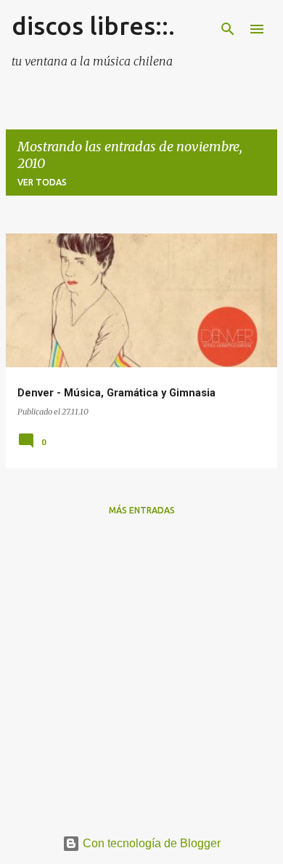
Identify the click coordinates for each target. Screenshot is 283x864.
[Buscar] (228, 29)
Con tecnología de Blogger (150, 843)
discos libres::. (93, 25)
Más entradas (142, 510)
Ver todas (42, 182)
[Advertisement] (141, 670)
